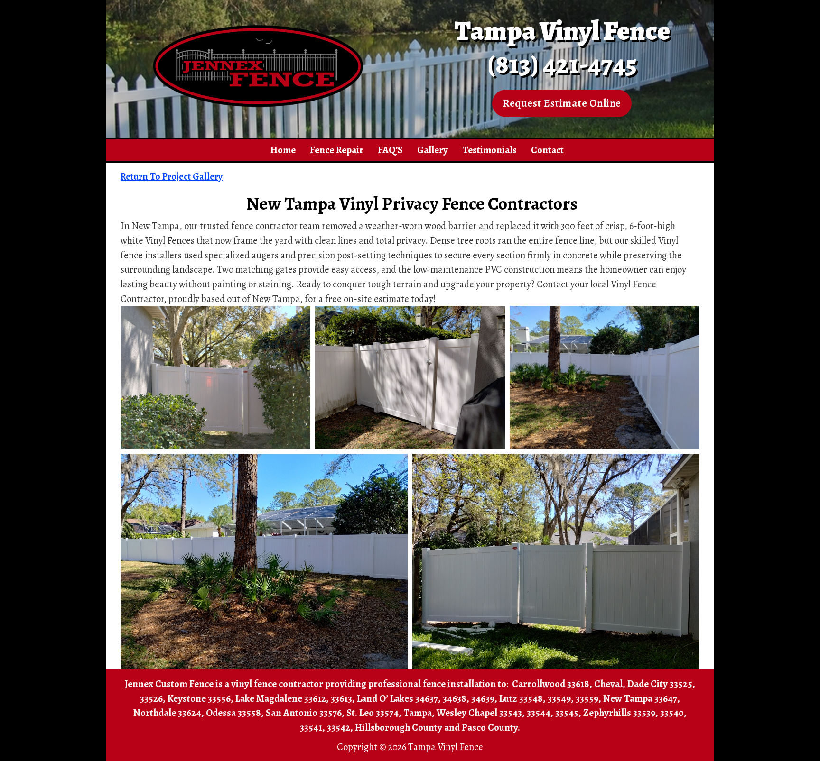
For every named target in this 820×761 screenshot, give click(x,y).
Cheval (608, 683)
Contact (547, 149)
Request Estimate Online (562, 103)
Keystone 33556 (199, 698)
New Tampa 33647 (640, 698)
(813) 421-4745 (562, 64)
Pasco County (490, 727)
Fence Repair (336, 149)
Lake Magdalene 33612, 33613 (293, 698)
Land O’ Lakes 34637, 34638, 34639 (425, 698)
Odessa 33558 (233, 712)
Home (283, 149)
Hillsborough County (398, 727)
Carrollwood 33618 (550, 683)
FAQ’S (390, 149)
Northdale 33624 (167, 712)
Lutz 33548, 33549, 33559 (548, 698)
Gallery (432, 149)
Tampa (417, 712)
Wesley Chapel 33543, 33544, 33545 (507, 712)
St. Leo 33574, (373, 712)
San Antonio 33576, (305, 712)
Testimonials (489, 149)
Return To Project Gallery (172, 176)
